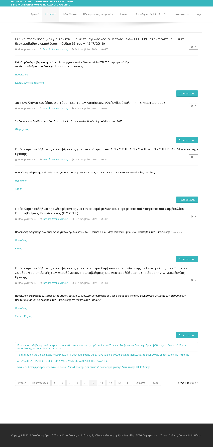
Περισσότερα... (187, 93)
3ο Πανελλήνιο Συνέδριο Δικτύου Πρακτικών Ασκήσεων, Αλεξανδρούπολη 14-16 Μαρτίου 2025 (90, 103)
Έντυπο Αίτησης (23, 316)
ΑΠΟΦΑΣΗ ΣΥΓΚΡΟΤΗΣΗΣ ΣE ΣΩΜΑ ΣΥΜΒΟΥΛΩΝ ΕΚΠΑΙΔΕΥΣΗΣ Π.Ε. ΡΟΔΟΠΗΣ (62, 360)
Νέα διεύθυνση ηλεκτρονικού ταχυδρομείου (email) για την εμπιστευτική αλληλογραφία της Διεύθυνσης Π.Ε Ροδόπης (83, 367)
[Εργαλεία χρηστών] (193, 47)
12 (110, 382)
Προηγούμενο (40, 382)
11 (101, 382)
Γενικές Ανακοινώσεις (55, 49)
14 (128, 382)
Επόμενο (140, 382)
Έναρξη (22, 382)
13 (119, 382)
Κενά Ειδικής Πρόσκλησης (29, 82)
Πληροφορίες (22, 129)
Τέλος (154, 382)
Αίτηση (18, 188)
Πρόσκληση (21, 74)
